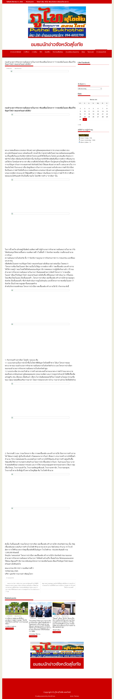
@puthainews (18, 68)
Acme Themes (74, 696)
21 (102, 114)
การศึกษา (26, 52)
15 (107, 111)
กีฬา (41, 52)
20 (98, 114)
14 (102, 111)
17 (85, 114)
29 (107, 117)
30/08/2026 (9, 616)
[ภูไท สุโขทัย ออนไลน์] (6, 51)
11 (89, 111)
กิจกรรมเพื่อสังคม (58, 52)
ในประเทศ (91, 52)
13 (98, 111)
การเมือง (34, 52)
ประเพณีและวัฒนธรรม (72, 52)
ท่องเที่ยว (47, 52)
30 (80, 119)
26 (93, 117)
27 (98, 117)
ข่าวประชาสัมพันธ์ (15, 52)
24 (85, 117)
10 (85, 111)
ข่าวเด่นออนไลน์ (101, 52)
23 (80, 117)
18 (89, 114)
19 (93, 114)
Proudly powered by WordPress (45, 696)
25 (89, 117)
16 (80, 114)
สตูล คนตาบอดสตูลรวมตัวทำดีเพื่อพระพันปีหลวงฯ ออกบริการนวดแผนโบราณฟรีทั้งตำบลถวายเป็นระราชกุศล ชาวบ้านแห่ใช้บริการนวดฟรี (58, 585)
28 (102, 117)
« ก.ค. (79, 125)
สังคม (83, 52)
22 (107, 114)
